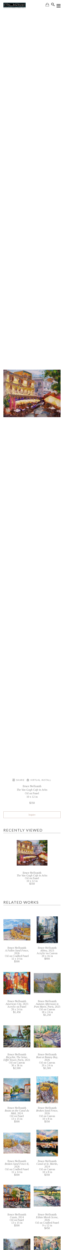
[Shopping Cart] (47, 5)
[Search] (53, 4)
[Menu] (58, 5)
